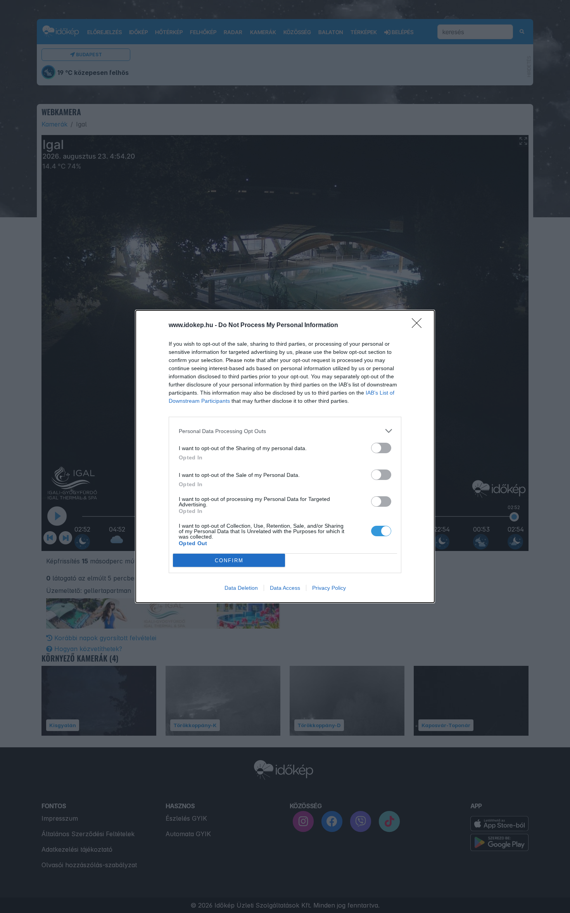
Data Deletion (241, 588)
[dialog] (285, 456)
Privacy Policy (329, 588)
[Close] (419, 325)
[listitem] (285, 431)
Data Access (285, 588)
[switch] (381, 448)
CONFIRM (229, 560)
